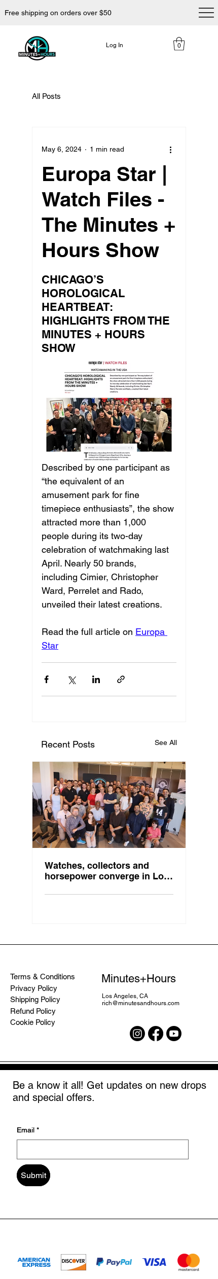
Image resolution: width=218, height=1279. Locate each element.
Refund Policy (33, 1011)
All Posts (46, 96)
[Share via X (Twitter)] (71, 679)
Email (28, 1130)
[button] (179, 43)
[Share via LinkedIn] (96, 679)
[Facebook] (155, 1033)
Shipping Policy (35, 999)
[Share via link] (121, 679)
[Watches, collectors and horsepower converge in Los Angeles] (109, 805)
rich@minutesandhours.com (140, 1003)
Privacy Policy (33, 988)
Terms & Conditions (42, 976)
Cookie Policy (32, 1022)
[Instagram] (137, 1033)
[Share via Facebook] (46, 679)
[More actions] (170, 150)
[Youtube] (173, 1033)
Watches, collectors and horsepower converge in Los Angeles (107, 870)
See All (166, 742)
